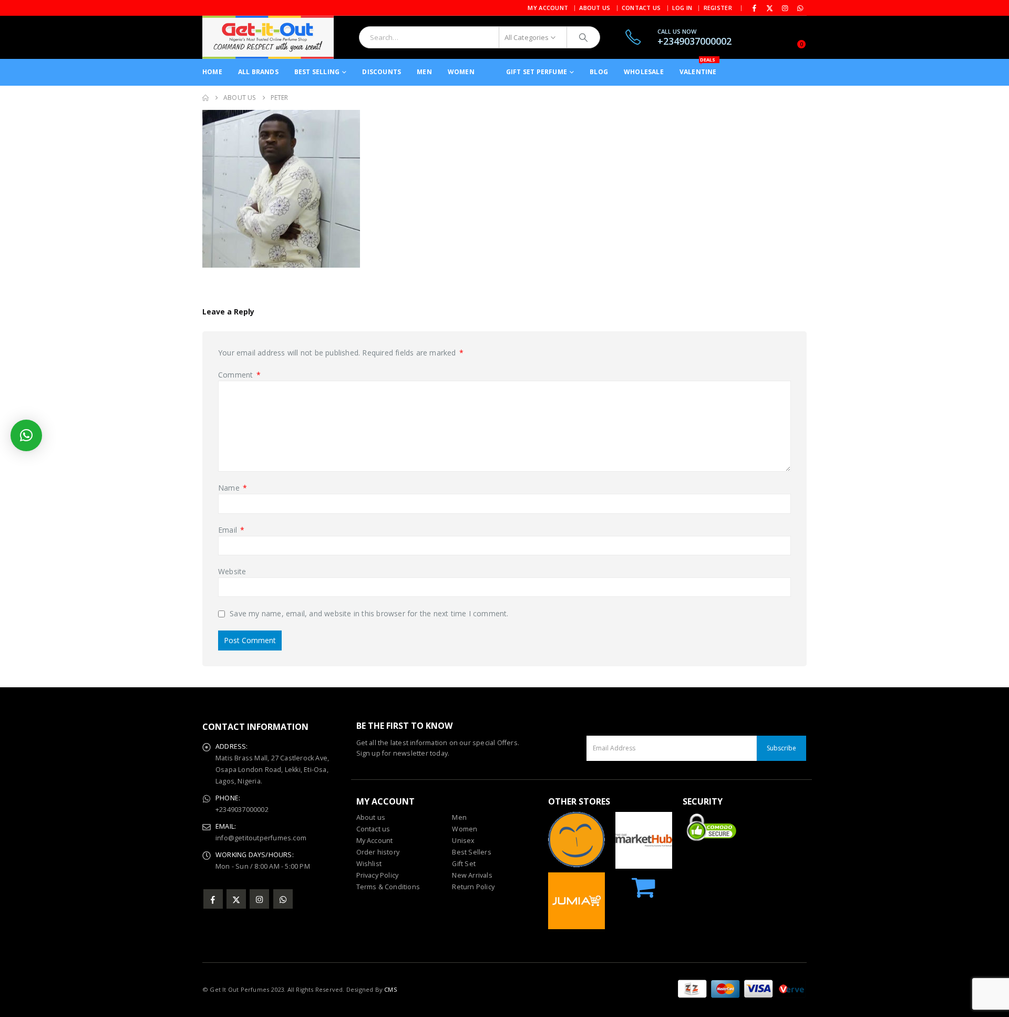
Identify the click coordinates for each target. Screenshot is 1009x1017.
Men (424, 71)
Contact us (373, 829)
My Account (548, 8)
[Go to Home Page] (205, 98)
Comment (239, 375)
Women (461, 71)
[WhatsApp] (800, 8)
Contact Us (641, 8)
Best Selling (316, 71)
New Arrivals (472, 875)
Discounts (381, 71)
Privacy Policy (377, 875)
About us (371, 817)
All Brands (258, 71)
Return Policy (473, 886)
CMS (390, 989)
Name (232, 488)
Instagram (259, 899)
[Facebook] (754, 8)
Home (212, 71)
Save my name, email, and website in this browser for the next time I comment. (369, 614)
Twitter (236, 899)
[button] (26, 435)
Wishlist (369, 863)
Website (232, 571)
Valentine (698, 67)
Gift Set (464, 863)
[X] (770, 8)
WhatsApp (283, 899)
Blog (599, 71)
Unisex (463, 840)
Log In (682, 8)
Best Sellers (471, 852)
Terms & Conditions (388, 886)
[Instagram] (785, 8)
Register (718, 8)
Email (231, 530)
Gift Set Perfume (536, 71)
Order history (378, 852)
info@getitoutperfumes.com (260, 837)
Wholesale (644, 71)
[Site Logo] (268, 37)
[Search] (583, 37)
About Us (594, 8)
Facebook (213, 899)
